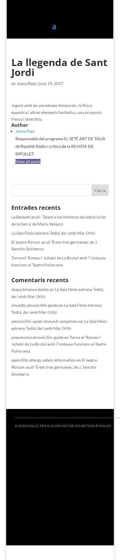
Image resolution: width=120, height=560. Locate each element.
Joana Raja (26, 83)
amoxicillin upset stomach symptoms (44, 321)
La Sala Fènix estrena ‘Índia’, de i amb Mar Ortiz (53, 232)
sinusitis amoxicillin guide (34, 305)
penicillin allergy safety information (43, 360)
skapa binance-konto (30, 289)
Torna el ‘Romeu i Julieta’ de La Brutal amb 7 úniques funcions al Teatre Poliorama (58, 344)
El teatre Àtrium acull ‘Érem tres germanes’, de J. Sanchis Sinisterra (54, 367)
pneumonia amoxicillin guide (37, 337)
